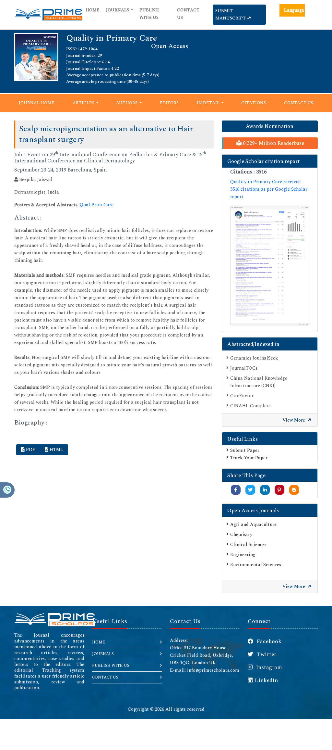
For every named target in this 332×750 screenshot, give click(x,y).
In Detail (208, 103)
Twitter (265, 654)
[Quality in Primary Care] (36, 56)
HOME (98, 642)
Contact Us (188, 14)
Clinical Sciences (248, 544)
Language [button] (294, 10)
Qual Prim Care (96, 204)
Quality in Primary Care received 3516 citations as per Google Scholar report (268, 189)
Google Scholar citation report (263, 161)
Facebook (268, 641)
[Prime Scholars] (48, 14)
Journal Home (36, 103)
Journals (118, 10)
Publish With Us (149, 14)
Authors (127, 103)
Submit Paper (244, 450)
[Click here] (270, 265)
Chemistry (241, 534)
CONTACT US (105, 677)
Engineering (242, 554)
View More (294, 420)
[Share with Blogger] (294, 490)
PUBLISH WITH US (110, 666)
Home (93, 10)
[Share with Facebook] (235, 490)
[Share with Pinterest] (279, 490)
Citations (253, 103)
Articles (84, 103)
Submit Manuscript (231, 14)
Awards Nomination (269, 126)
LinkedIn (266, 680)
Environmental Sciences (255, 564)
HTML (55, 449)
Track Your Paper (248, 457)
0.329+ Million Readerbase (273, 143)
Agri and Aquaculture (253, 524)
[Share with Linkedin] (265, 490)
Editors (169, 103)
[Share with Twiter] (250, 490)
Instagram (268, 667)
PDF (30, 449)
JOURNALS (103, 654)
